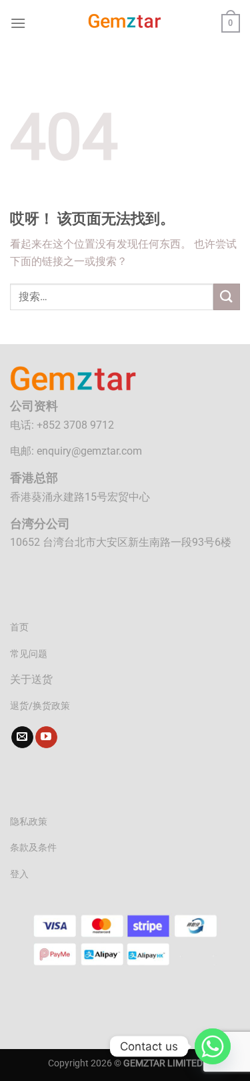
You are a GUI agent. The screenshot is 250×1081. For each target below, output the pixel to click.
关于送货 (31, 679)
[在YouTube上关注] (46, 737)
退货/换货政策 (40, 706)
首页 (19, 627)
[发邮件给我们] (22, 737)
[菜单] (18, 23)
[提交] (226, 297)
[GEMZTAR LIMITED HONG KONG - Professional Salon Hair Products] (125, 23)
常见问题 (28, 654)
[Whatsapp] (213, 1046)
